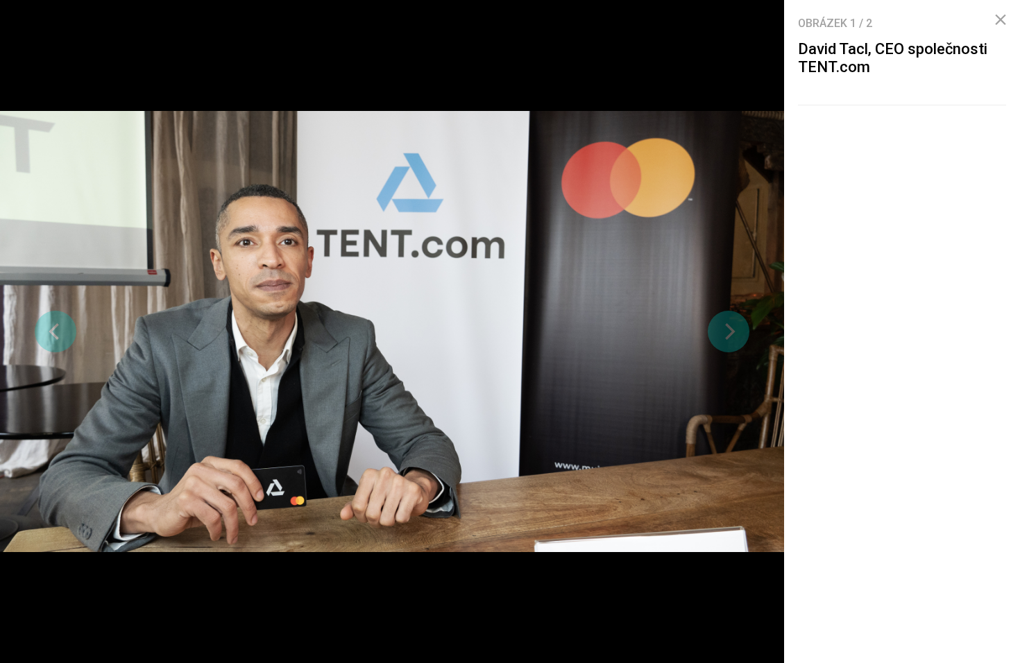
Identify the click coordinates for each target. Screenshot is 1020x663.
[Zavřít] (1000, 20)
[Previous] (55, 331)
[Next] (728, 331)
